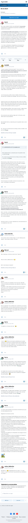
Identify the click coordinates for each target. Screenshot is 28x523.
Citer (5, 53)
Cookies (14, 518)
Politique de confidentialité (12, 516)
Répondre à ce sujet (14, 17)
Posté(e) (9, 23)
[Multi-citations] (2, 54)
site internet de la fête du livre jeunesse (10, 31)
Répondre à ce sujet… (8, 493)
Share (7, 500)
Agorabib (4, 2)
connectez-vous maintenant (16, 487)
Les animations (12, 13)
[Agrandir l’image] (6, 130)
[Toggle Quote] (3, 147)
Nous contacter (22, 516)
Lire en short (22, 26)
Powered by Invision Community (14, 521)
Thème (3, 516)
